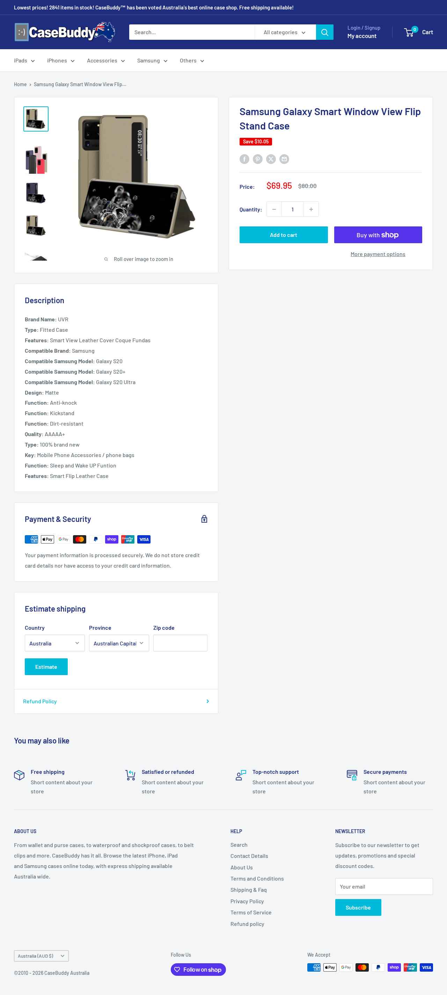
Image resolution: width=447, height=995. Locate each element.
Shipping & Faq (248, 889)
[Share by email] (284, 158)
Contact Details (249, 855)
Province (100, 627)
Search (239, 844)
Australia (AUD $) (35, 956)
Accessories (102, 60)
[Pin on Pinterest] (258, 158)
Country (35, 627)
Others (188, 60)
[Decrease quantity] (274, 209)
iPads (20, 60)
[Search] (325, 32)
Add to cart (283, 235)
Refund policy (247, 923)
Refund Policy (40, 701)
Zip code (164, 627)
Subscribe (358, 907)
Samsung (148, 60)
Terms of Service (251, 912)
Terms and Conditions (257, 878)
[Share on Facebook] (244, 158)
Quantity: (251, 209)
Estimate (46, 666)
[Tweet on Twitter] (271, 158)
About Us (241, 867)
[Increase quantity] (311, 209)
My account (361, 35)
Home (20, 84)
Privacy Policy (247, 901)
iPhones (57, 60)
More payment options (378, 254)
